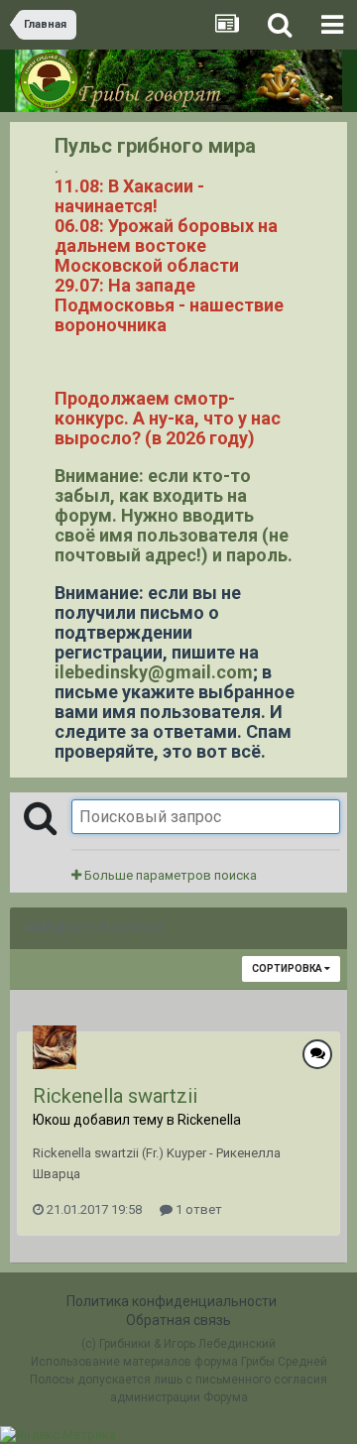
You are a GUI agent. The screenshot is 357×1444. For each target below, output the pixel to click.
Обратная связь (178, 1320)
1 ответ (197, 1209)
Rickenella (209, 1120)
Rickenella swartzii (115, 1096)
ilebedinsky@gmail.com (154, 672)
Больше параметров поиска (169, 875)
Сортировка (288, 968)
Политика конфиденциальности (171, 1301)
